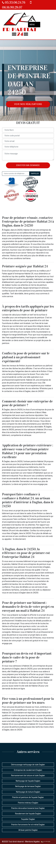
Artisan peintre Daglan (28, 830)
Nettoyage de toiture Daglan (28, 792)
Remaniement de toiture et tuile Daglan (28, 775)
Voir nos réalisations (28, 104)
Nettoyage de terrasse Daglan (28, 786)
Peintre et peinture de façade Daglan (28, 797)
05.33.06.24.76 (14, 2)
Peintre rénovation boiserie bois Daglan (28, 808)
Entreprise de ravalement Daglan (28, 770)
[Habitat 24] (20, 24)
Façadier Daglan (28, 819)
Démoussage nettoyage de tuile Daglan (28, 765)
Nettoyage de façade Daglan (28, 781)
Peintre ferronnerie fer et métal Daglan (28, 825)
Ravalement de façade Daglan (28, 814)
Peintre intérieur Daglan (28, 803)
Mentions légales (32, 841)
